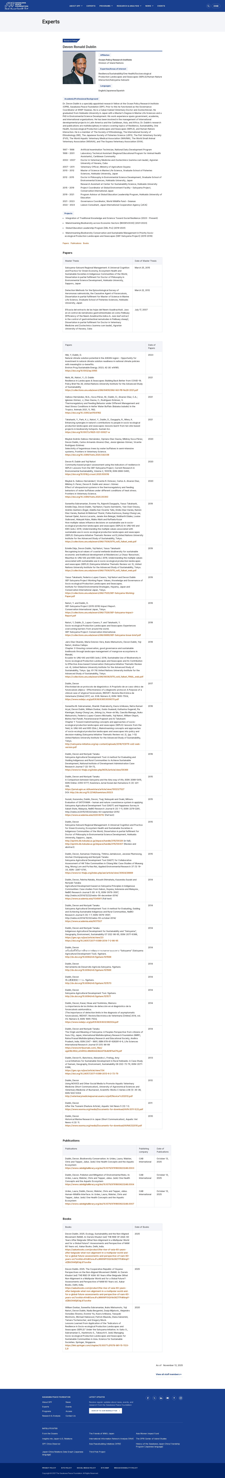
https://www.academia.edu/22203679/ (84, 815)
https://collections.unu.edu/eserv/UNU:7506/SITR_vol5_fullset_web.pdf (100, 541)
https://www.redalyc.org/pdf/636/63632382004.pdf (91, 1022)
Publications (76, 243)
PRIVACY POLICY (49, 1468)
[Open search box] (208, 6)
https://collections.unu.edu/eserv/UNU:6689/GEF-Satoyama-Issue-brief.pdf (103, 635)
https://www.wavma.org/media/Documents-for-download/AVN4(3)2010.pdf (103, 1125)
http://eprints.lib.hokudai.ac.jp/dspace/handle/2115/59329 (94, 841)
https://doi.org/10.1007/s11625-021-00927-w (87, 432)
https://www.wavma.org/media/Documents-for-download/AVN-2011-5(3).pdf (104, 1109)
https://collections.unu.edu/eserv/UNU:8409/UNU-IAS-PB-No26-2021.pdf (101, 390)
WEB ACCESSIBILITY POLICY (126, 1468)
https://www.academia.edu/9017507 (83, 921)
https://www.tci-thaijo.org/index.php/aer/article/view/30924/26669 (99, 873)
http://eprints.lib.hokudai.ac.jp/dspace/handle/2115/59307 (94, 844)
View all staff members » (169, 1374)
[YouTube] (167, 1398)
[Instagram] (181, 1398)
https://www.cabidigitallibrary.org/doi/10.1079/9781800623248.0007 (99, 1204)
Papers (66, 243)
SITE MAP (105, 1468)
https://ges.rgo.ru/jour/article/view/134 (84, 1070)
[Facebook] (148, 1398)
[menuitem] (74, 6)
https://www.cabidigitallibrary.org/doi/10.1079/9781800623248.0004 (99, 1184)
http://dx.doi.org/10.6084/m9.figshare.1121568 (88, 957)
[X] (154, 1398)
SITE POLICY (66, 1468)
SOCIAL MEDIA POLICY (86, 1468)
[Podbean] (174, 1398)
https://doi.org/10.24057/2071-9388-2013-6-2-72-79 (91, 1073)
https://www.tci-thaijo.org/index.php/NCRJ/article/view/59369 (96, 770)
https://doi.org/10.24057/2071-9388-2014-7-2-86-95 (91, 940)
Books (86, 243)
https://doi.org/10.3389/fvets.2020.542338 (87, 455)
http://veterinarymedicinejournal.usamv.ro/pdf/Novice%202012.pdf (99, 1096)
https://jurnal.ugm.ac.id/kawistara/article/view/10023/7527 (94, 789)
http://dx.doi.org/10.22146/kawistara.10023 (91, 792)
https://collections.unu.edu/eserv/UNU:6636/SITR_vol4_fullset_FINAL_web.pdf (104, 676)
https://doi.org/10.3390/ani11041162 (83, 413)
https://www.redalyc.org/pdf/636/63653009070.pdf (92, 699)
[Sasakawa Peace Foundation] (16, 6)
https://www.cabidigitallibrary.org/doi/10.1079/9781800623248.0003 (99, 1168)
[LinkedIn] (161, 1398)
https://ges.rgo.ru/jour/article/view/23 (84, 937)
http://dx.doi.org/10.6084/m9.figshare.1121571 (88, 996)
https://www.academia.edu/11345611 (83, 898)
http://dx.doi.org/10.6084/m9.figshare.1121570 (88, 983)
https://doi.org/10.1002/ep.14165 (81, 370)
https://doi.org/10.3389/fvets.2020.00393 (86, 497)
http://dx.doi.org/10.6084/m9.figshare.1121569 (88, 970)
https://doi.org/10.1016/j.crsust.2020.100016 (87, 474)
